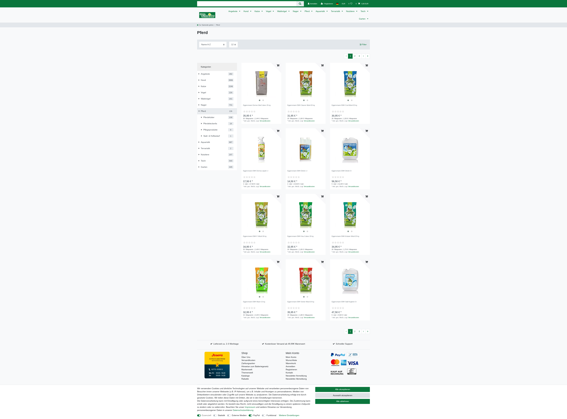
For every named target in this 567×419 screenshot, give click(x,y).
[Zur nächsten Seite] (363, 56)
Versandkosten (265, 121)
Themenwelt (247, 372)
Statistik (221, 415)
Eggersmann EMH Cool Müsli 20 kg (344, 105)
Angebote (233, 11)
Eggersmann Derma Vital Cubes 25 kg (257, 105)
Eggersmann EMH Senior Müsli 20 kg (300, 302)
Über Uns (245, 357)
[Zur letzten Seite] (367, 56)
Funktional (271, 415)
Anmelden (290, 366)
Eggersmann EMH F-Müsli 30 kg (254, 236)
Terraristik (336, 11)
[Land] (337, 3)
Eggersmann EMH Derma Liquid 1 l (255, 171)
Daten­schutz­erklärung (243, 410)
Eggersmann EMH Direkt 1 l (297, 171)
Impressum (250, 407)
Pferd (307, 11)
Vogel (269, 11)
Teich (363, 11)
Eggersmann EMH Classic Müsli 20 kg (301, 105)
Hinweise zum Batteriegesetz (254, 366)
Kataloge (245, 376)
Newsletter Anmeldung (296, 376)
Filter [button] (364, 44)
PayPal (256, 415)
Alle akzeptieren (342, 389)
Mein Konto (291, 357)
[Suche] (300, 3)
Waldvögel (282, 11)
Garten (362, 19)
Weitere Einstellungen (289, 415)
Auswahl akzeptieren (342, 395)
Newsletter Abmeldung (296, 379)
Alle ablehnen (342, 401)
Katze (257, 11)
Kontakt (289, 372)
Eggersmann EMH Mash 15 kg (254, 302)
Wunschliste (291, 360)
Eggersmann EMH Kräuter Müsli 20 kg (345, 236)
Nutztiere (350, 11)
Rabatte (245, 379)
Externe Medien (239, 415)
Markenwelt (246, 369)
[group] (261, 83)
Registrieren (291, 369)
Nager (296, 11)
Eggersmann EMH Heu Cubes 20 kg (300, 236)
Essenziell (206, 415)
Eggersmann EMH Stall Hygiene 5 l (344, 302)
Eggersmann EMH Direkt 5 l (342, 171)
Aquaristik (320, 11)
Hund (246, 11)
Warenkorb (291, 363)
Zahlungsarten (248, 363)
